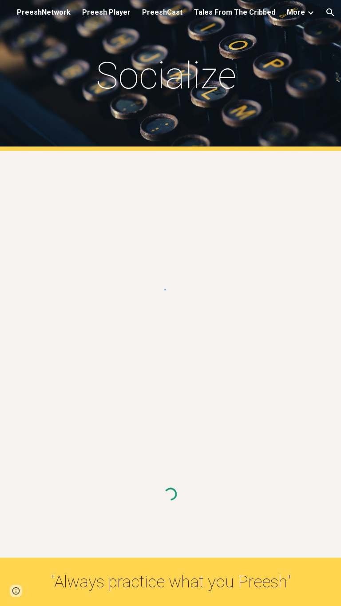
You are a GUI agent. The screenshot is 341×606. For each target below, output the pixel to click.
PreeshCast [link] (162, 12)
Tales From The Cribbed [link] (234, 12)
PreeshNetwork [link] (44, 12)
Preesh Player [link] (106, 12)
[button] (330, 12)
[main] (170, 76)
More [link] (296, 12)
